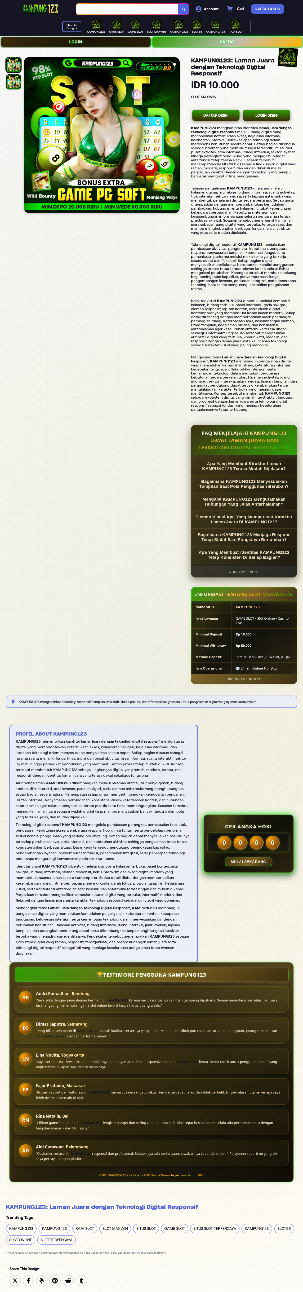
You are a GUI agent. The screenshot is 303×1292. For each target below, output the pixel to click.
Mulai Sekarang (248, 862)
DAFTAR (227, 41)
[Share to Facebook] (28, 1280)
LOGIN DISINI (266, 115)
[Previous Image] (27, 136)
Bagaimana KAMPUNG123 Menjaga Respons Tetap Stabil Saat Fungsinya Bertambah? (244, 537)
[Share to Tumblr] (81, 1280)
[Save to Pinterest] (55, 1280)
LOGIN (75, 41)
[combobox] (127, 9)
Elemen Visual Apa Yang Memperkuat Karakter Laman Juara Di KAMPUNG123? (244, 519)
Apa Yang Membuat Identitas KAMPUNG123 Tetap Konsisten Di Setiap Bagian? (244, 555)
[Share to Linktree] (41, 1280)
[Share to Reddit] (68, 1280)
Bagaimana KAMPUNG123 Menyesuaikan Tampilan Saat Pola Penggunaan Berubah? (244, 484)
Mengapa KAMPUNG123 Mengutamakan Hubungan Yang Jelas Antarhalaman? (243, 502)
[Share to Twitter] (15, 1280)
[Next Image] (176, 136)
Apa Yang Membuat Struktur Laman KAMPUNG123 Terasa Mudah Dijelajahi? (244, 466)
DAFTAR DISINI (215, 115)
